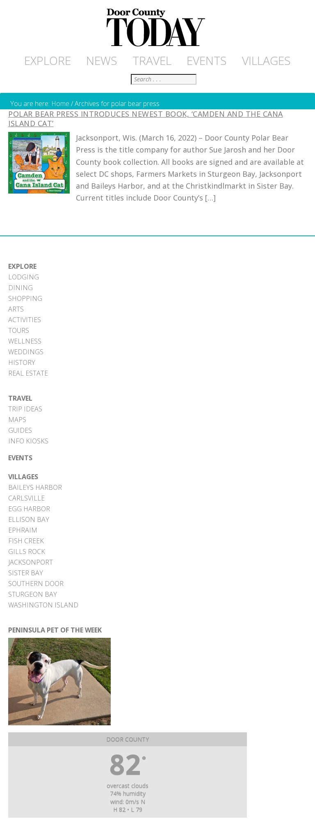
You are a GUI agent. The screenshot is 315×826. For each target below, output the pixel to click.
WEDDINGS (25, 351)
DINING (20, 287)
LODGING (23, 276)
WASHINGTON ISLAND (43, 604)
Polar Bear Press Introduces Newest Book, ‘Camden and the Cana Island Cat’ (145, 118)
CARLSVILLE (26, 498)
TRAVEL (20, 398)
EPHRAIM (22, 530)
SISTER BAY (25, 572)
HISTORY (21, 362)
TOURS (18, 330)
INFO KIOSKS (28, 440)
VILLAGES (23, 476)
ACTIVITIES (24, 319)
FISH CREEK (26, 540)
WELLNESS (24, 341)
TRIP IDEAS (25, 408)
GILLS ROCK (26, 551)
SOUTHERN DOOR (36, 583)
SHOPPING (25, 298)
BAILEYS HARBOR (35, 487)
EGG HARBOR (29, 508)
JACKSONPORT (30, 562)
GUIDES (20, 430)
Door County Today (157, 28)
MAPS (17, 419)
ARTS (16, 309)
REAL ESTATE (28, 373)
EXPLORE (22, 266)
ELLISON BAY (28, 519)
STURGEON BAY (32, 594)
